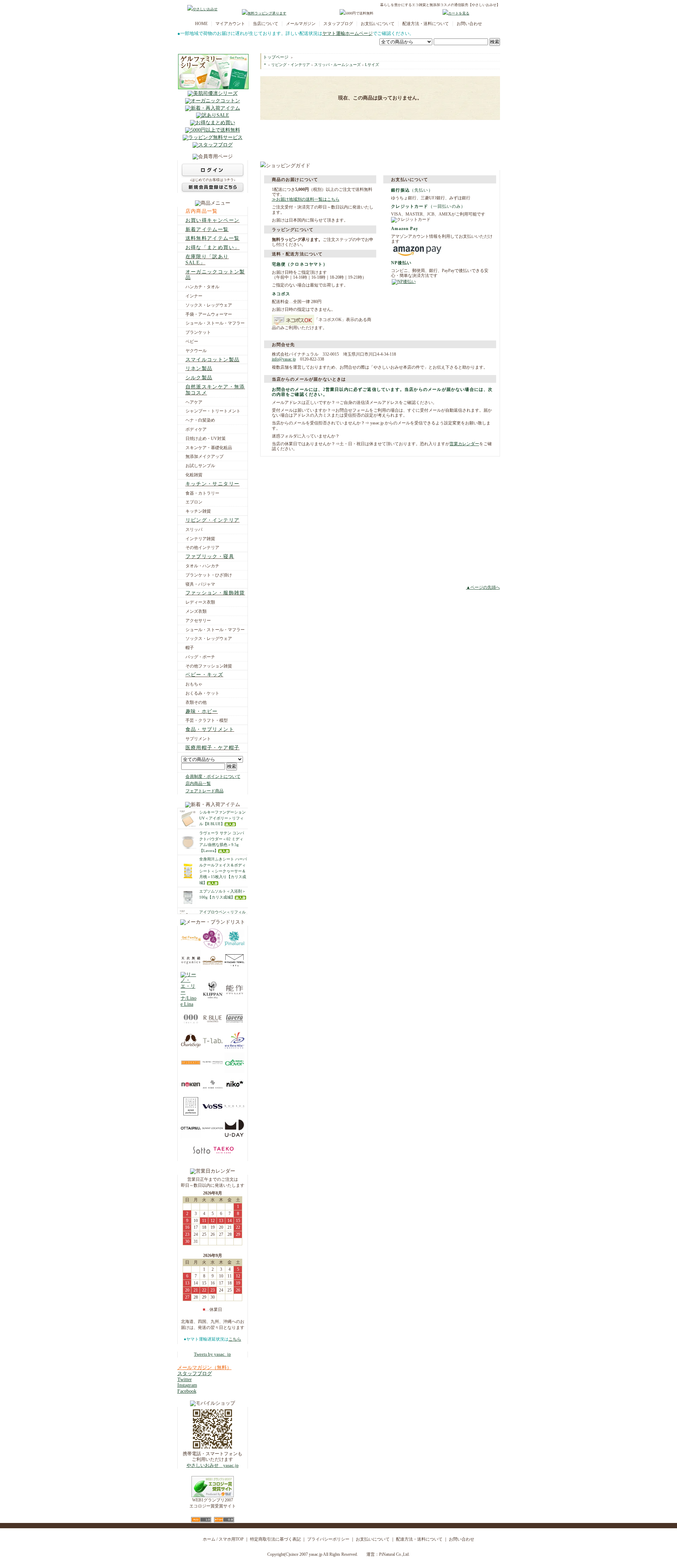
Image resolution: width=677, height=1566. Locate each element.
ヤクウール (196, 350)
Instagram (187, 1385)
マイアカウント (230, 23)
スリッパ (193, 529)
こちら (234, 1339)
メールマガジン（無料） (204, 1367)
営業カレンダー (464, 443)
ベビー (191, 341)
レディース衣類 (200, 602)
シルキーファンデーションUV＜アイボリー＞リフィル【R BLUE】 (222, 818)
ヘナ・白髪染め (200, 420)
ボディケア (196, 429)
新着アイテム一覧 (207, 229)
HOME (201, 23)
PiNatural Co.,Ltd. (394, 1554)
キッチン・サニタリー (212, 483)
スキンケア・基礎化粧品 (208, 447)
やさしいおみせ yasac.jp (213, 1465)
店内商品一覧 (201, 211)
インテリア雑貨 (200, 538)
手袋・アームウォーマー (208, 314)
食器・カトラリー (202, 493)
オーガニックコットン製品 (215, 274)
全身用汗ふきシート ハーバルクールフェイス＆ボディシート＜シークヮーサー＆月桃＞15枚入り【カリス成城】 (223, 871)
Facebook (186, 1391)
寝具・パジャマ (200, 584)
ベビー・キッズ (204, 674)
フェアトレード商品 (204, 790)
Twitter (184, 1379)
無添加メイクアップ (204, 456)
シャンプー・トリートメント (212, 411)
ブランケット (198, 332)
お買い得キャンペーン (212, 220)
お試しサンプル (200, 465)
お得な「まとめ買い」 (212, 247)
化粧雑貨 (193, 474)
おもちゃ (193, 684)
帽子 (189, 647)
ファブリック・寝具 (209, 556)
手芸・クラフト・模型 (206, 720)
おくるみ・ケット (202, 693)
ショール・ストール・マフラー (215, 323)
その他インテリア (202, 547)
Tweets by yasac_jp (212, 1354)
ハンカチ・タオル (202, 286)
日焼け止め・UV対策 (205, 438)
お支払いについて (378, 23)
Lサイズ (372, 64)
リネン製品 (199, 368)
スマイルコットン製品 (212, 359)
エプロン (193, 502)
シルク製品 (199, 377)
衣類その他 (196, 702)
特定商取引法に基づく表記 (275, 1539)
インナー (193, 296)
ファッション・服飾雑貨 (215, 592)
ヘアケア (193, 402)
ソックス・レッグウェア (208, 305)
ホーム (209, 1539)
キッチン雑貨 (198, 511)
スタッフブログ (338, 23)
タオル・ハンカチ (202, 565)
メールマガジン (301, 23)
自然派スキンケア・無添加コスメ (215, 389)
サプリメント (198, 738)
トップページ (275, 57)
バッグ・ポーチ (200, 656)
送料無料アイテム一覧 (212, 238)
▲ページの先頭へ (483, 587)
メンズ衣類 (196, 611)
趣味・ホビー (201, 711)
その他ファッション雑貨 (208, 666)
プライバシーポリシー (328, 1539)
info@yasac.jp (284, 359)
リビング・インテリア (212, 520)
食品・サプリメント (209, 729)
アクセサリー (198, 620)
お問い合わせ (469, 23)
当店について (265, 23)
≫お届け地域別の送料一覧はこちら (306, 199)
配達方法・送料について (425, 23)
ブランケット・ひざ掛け (208, 575)
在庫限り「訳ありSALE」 (207, 259)
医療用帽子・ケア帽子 (212, 747)
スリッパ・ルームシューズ (337, 64)
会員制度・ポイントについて (212, 776)
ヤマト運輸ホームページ (347, 33)
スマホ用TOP (231, 1539)
